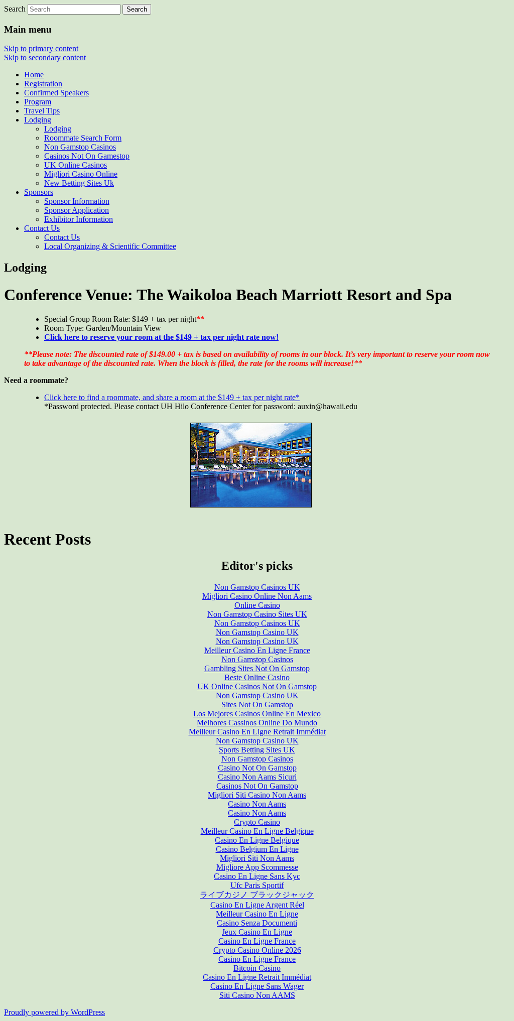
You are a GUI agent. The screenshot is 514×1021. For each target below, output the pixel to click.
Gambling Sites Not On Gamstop (257, 668)
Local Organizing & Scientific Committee (110, 246)
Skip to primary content (41, 48)
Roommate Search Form (82, 138)
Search (15, 9)
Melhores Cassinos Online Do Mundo (257, 722)
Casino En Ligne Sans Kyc (257, 876)
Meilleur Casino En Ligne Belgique (257, 831)
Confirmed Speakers (56, 92)
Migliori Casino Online (80, 174)
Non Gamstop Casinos (80, 147)
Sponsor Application (76, 210)
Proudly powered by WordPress (54, 1012)
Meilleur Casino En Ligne (257, 914)
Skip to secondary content (45, 57)
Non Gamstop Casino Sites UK (257, 614)
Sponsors (38, 192)
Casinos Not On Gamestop (87, 156)
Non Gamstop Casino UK (257, 632)
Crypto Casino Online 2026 (257, 950)
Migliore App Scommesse (257, 867)
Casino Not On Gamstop (257, 767)
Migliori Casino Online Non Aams (257, 596)
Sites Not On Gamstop (257, 704)
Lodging (37, 119)
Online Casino (257, 605)
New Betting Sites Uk (79, 183)
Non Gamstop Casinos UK (257, 587)
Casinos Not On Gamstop (257, 786)
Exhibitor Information (78, 219)
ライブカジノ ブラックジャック (257, 894)
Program (37, 101)
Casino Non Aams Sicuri (257, 777)
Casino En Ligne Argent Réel (257, 905)
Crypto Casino (257, 822)
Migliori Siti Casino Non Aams (257, 795)
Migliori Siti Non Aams (257, 858)
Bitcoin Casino (257, 968)
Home (34, 74)
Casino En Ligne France (257, 941)
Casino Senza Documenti (257, 923)
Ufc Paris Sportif (257, 885)
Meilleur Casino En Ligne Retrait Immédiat (257, 731)
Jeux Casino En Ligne (257, 932)
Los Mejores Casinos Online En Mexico (257, 713)
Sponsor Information (76, 201)
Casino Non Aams (257, 804)
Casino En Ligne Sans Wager (257, 986)
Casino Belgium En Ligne (257, 849)
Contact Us (42, 228)
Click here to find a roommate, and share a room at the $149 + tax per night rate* (172, 397)
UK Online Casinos (75, 165)
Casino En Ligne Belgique (257, 840)
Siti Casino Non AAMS (257, 995)
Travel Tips (42, 110)
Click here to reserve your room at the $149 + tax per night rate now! (161, 337)
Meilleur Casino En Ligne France (257, 650)
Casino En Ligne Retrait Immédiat (257, 977)
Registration (43, 83)
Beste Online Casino (257, 677)
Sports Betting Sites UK (257, 749)
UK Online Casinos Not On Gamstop (257, 686)
